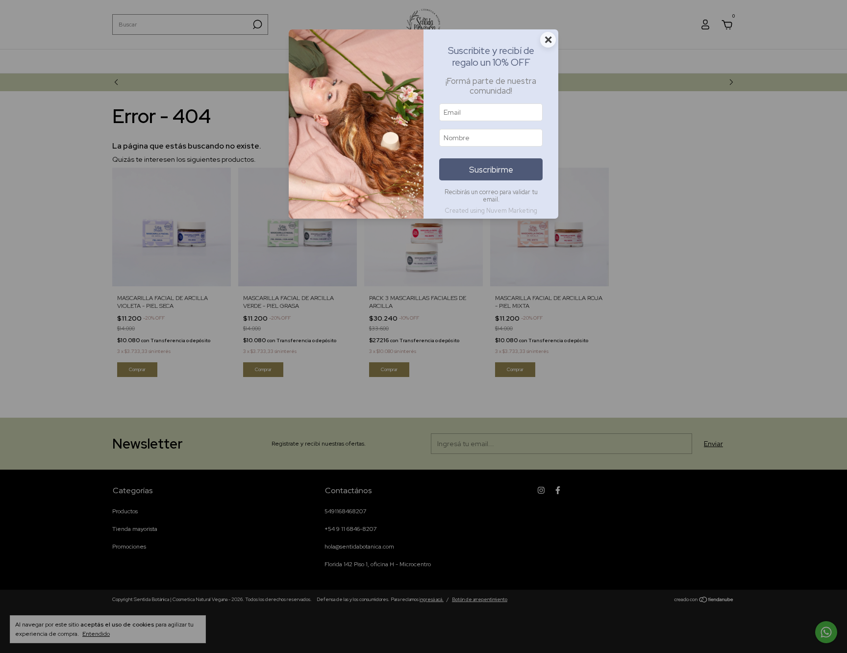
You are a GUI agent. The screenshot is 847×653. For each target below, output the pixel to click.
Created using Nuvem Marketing (491, 210)
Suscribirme (491, 169)
